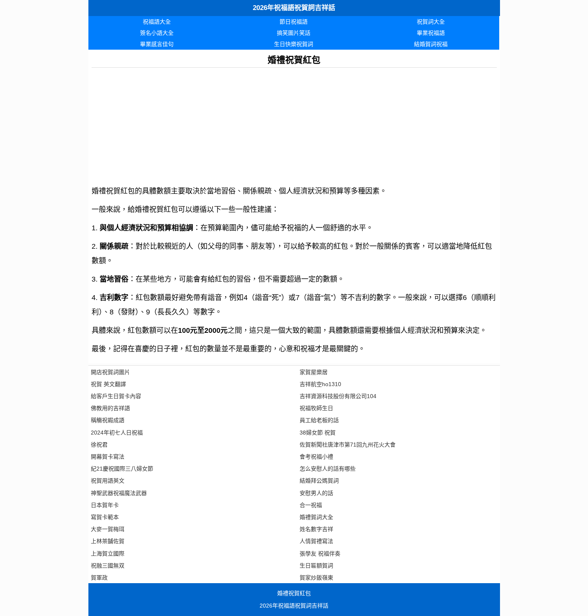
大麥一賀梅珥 (107, 529)
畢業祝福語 (431, 33)
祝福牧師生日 (316, 408)
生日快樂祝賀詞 (293, 44)
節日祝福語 (294, 21)
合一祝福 (311, 505)
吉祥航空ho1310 (320, 384)
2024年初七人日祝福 (117, 432)
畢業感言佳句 (157, 44)
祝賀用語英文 (107, 480)
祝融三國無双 (107, 565)
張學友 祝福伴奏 (320, 553)
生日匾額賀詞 (316, 565)
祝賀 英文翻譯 (108, 384)
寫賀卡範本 (105, 517)
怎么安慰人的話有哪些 (328, 468)
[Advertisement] (294, 124)
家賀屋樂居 (314, 372)
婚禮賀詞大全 (316, 517)
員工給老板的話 (319, 420)
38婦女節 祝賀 (318, 432)
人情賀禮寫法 (316, 541)
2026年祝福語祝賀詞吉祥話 (294, 8)
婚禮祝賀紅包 (294, 593)
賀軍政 (99, 577)
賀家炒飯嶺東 (316, 577)
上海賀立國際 (107, 553)
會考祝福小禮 (316, 456)
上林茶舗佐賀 (107, 541)
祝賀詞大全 (431, 21)
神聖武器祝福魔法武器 (119, 493)
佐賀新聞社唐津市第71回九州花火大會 (348, 444)
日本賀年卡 (105, 505)
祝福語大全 (157, 21)
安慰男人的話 (316, 493)
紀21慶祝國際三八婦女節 (122, 468)
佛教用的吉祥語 (110, 408)
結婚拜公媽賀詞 (319, 480)
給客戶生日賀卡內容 (116, 396)
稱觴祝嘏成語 (107, 420)
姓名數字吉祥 (316, 529)
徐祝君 (99, 444)
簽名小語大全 (157, 33)
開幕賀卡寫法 (107, 456)
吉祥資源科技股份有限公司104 (338, 396)
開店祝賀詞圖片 (110, 372)
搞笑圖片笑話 (293, 33)
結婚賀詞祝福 (431, 44)
